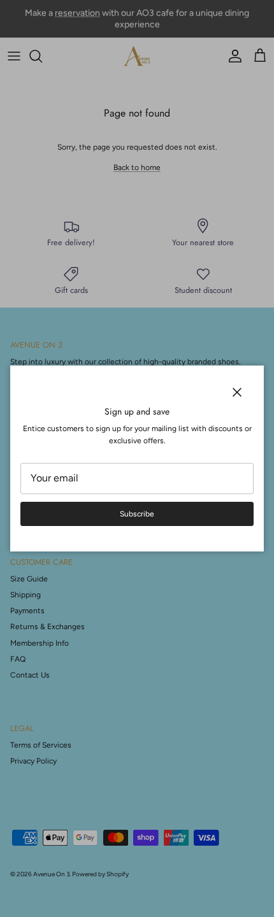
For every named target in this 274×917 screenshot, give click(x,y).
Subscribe (137, 513)
